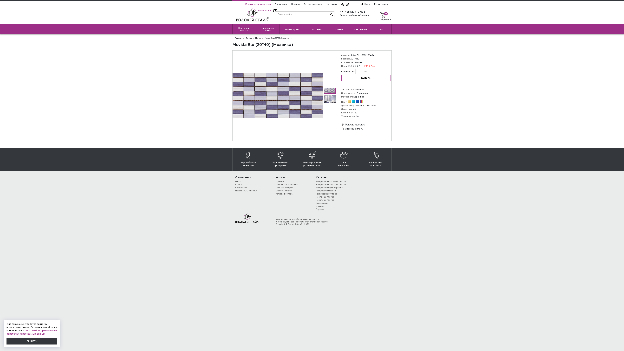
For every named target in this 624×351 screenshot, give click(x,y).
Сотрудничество (313, 4)
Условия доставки (355, 124)
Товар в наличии (343, 164)
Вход (367, 4)
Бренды (295, 4)
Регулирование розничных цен (312, 164)
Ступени (338, 29)
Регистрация (381, 4)
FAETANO (354, 58)
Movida (258, 38)
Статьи (238, 184)
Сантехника (360, 29)
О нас (238, 181)
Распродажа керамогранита (329, 187)
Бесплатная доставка (375, 164)
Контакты (331, 4)
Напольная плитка (268, 29)
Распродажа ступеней (326, 194)
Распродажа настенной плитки (331, 181)
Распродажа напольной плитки (331, 184)
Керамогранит (293, 29)
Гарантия (280, 181)
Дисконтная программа (287, 184)
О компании (281, 4)
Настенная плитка (244, 29)
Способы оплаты (354, 128)
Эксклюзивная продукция (280, 164)
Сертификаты (241, 187)
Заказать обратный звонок (354, 15)
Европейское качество (248, 164)
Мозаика (317, 29)
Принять (32, 341)
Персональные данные (246, 190)
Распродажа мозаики (326, 190)
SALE (382, 29)
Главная (238, 38)
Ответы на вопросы (285, 187)
